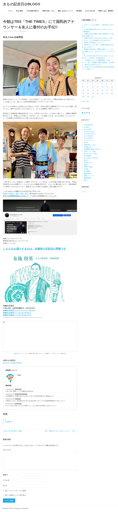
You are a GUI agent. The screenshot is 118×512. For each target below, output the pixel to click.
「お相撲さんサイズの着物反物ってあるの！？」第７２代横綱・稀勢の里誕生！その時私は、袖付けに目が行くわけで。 (98, 62)
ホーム (11, 11)
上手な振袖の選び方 (32, 11)
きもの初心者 (88, 136)
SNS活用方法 (22, 31)
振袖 (85, 164)
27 (107, 93)
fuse (15, 31)
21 (112, 90)
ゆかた (86, 142)
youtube (86, 127)
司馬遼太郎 (87, 147)
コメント (7, 450)
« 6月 (83, 101)
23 (88, 93)
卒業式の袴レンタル (48, 11)
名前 (5, 475)
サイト (5, 486)
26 (102, 93)
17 (93, 90)
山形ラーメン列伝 (90, 151)
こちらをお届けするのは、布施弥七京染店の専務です (34, 248)
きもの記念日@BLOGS (21, 4)
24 (93, 93)
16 (88, 90)
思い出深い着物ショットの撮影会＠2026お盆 (20, 391)
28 (112, 93)
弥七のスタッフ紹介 (90, 153)
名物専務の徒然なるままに (21, 394)
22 (83, 93)
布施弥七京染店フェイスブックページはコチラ (19, 310)
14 (112, 87)
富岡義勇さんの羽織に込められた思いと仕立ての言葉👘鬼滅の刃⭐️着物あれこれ (30, 396)
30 (88, 96)
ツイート (84, 192)
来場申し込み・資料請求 (105, 11)
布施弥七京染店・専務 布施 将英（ (16, 194)
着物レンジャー (89, 175)
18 (97, 90)
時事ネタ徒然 (88, 167)
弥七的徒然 (87, 156)
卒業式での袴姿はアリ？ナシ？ (94, 42)
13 (107, 87)
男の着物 (87, 171)
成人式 (86, 160)
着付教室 (79, 11)
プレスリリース (89, 140)
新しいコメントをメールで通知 (15, 490)
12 (102, 87)
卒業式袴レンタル (90, 145)
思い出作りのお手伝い (91, 158)
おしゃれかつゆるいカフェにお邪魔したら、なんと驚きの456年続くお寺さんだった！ (32, 405)
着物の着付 (87, 173)
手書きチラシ (88, 162)
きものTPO (17, 399)
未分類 (86, 169)
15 (83, 90)
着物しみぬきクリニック (65, 11)
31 (93, 96)
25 (97, 93)
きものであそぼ (90, 11)
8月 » (88, 101)
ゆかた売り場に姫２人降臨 (13, 431)
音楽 (85, 180)
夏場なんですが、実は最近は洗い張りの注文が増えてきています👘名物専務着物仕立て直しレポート (36, 401)
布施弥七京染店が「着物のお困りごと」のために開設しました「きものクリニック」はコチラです (98, 51)
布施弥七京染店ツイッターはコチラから (17, 313)
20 (107, 90)
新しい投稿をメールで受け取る (15, 495)
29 (83, 96)
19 (102, 90)
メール (6, 480)
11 (97, 87)
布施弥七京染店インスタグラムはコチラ (17, 315)
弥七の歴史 (19, 11)
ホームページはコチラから (12, 363)
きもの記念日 (18, 389)
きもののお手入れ (90, 133)
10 (93, 87)
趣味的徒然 (87, 178)
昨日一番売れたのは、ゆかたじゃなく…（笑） (60, 431)
